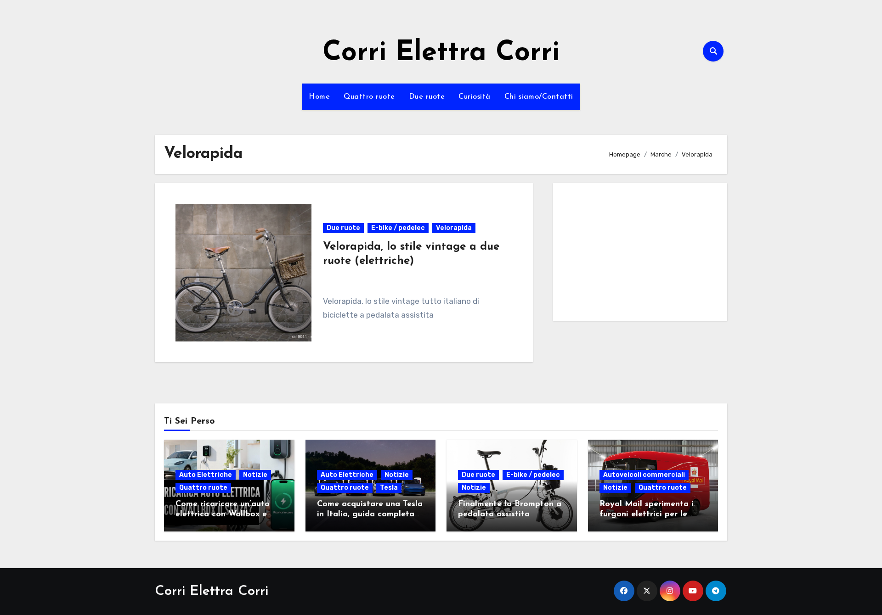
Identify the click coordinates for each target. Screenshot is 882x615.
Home (319, 97)
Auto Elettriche (205, 475)
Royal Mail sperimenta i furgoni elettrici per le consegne (646, 514)
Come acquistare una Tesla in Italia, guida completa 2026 (370, 514)
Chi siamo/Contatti (538, 97)
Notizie (255, 475)
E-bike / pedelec (398, 228)
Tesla (389, 488)
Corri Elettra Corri (441, 53)
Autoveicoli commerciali (644, 475)
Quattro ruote (369, 97)
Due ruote (427, 97)
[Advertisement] (641, 254)
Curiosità (474, 97)
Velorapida (454, 228)
